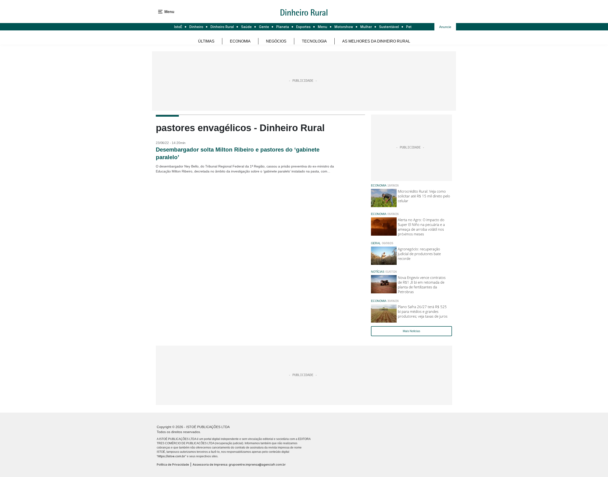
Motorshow (343, 27)
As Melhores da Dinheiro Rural (376, 41)
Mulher (366, 27)
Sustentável (389, 27)
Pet (409, 27)
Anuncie (445, 27)
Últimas (206, 41)
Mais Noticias (411, 331)
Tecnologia (314, 41)
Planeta (282, 27)
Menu (322, 27)
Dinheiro (196, 27)
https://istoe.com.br (171, 456)
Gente (264, 27)
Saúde (246, 27)
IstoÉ (178, 27)
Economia (240, 41)
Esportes (303, 27)
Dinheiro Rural (222, 27)
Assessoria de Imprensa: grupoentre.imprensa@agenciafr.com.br (239, 464)
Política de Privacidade (173, 464)
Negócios (276, 41)
